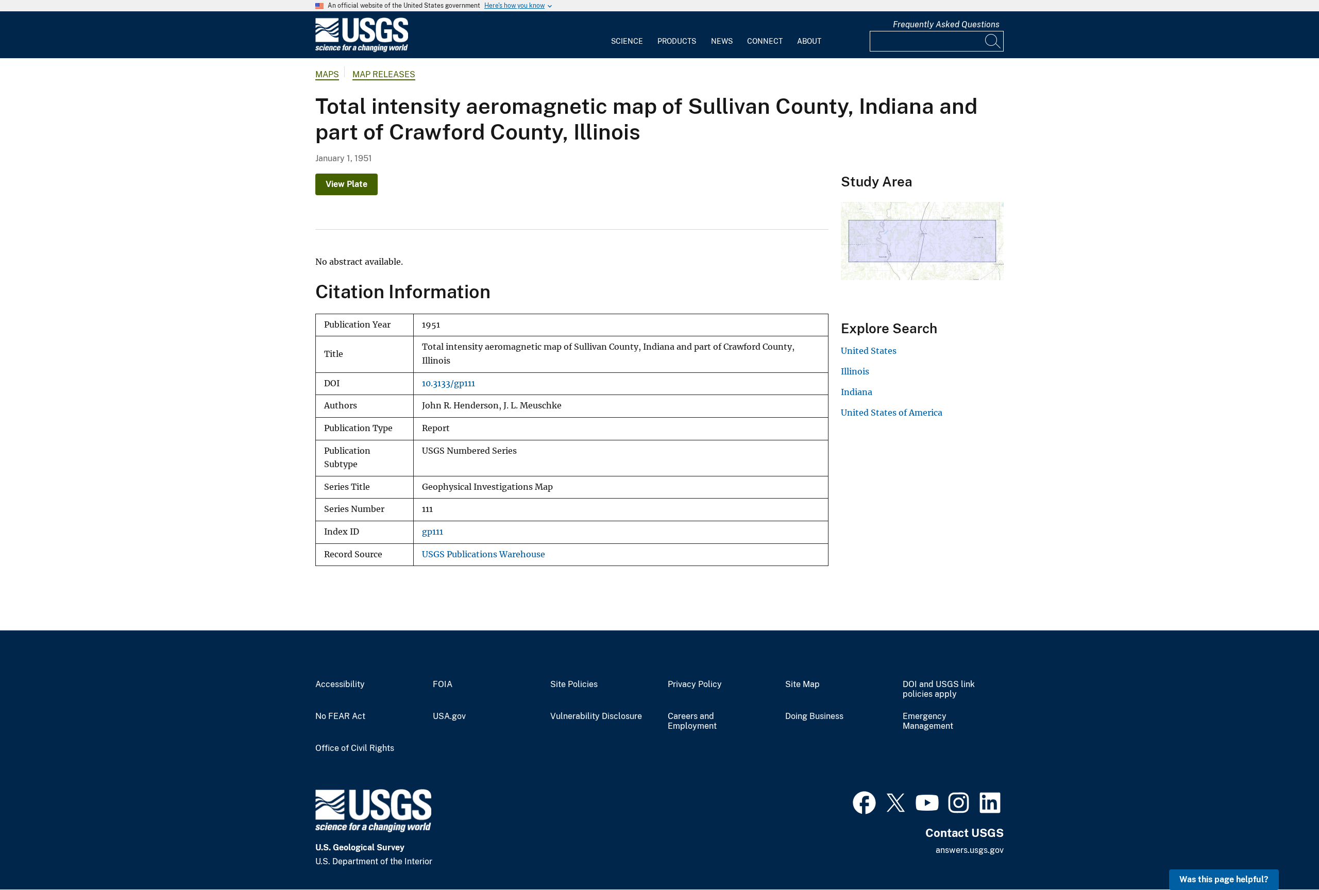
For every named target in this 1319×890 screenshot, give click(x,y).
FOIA (442, 684)
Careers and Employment (692, 721)
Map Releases (383, 74)
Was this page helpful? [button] (1224, 879)
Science (627, 41)
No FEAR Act (340, 716)
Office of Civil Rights (354, 748)
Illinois (855, 371)
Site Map (802, 684)
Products (676, 41)
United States (869, 351)
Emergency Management (928, 721)
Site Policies (574, 684)
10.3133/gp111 (448, 383)
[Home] (361, 50)
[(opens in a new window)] (864, 801)
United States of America (891, 412)
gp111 (432, 532)
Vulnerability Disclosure (596, 716)
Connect (765, 41)
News (722, 41)
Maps (327, 74)
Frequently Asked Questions (946, 24)
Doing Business (814, 716)
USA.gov (449, 716)
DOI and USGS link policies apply (939, 689)
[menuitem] (627, 35)
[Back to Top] (1281, 852)
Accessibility (340, 684)
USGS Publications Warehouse (483, 554)
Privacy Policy (695, 684)
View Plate (346, 184)
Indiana (856, 392)
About (809, 41)
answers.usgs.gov (970, 850)
